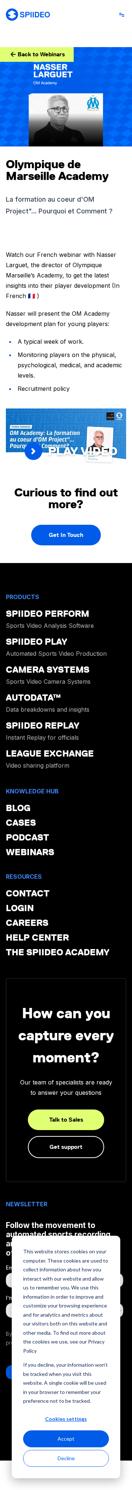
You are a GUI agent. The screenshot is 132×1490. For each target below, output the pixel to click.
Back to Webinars (41, 54)
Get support (66, 1146)
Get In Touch (66, 534)
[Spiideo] (28, 14)
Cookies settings (66, 1419)
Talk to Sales (66, 1119)
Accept (66, 1439)
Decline (66, 1458)
